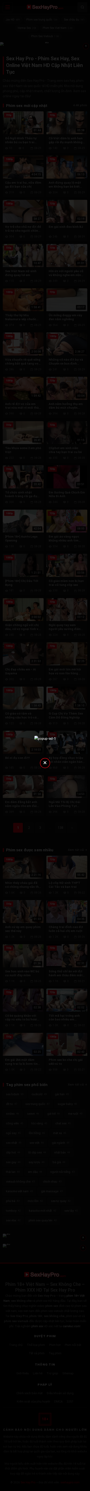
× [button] (45, 762)
